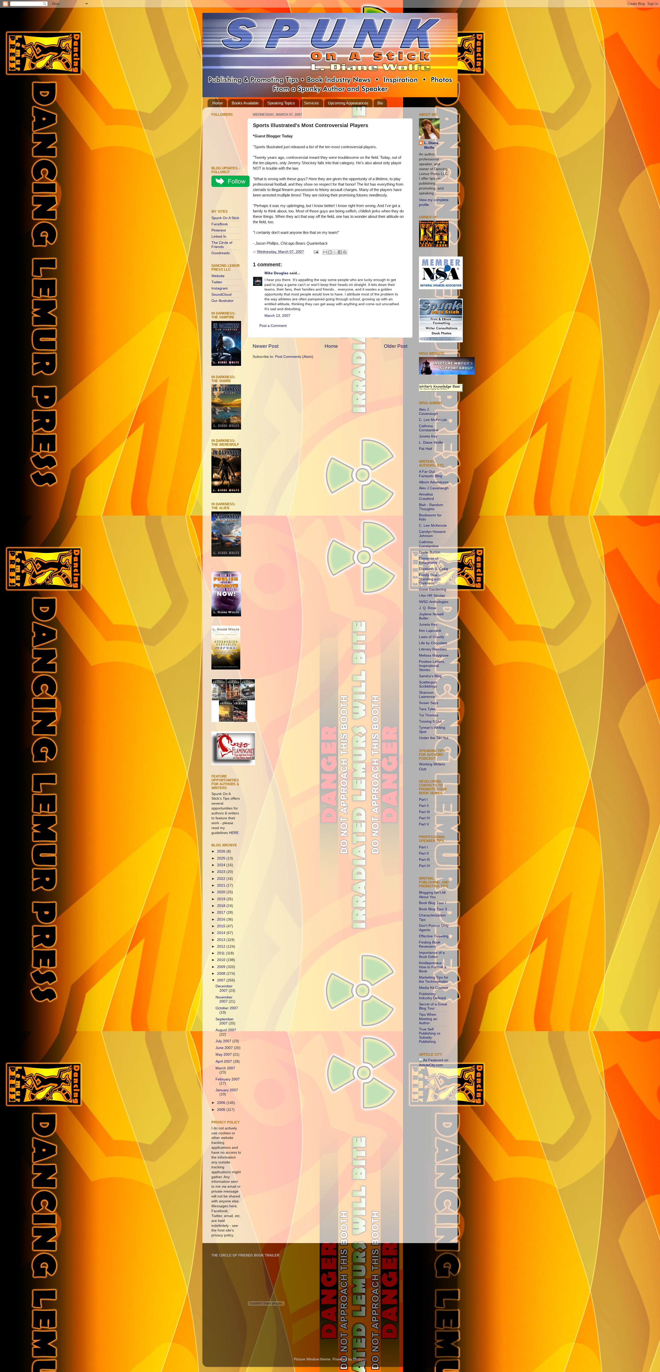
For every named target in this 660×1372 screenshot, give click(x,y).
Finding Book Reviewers (429, 944)
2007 (221, 980)
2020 (221, 892)
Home (217, 103)
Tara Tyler (427, 709)
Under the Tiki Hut (433, 738)
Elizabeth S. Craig (433, 569)
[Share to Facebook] (339, 252)
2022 (221, 879)
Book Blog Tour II (433, 909)
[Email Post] (315, 252)
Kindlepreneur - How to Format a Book (432, 967)
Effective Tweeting (434, 936)
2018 (221, 906)
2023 (221, 872)
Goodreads (220, 253)
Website (218, 276)
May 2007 (224, 1054)
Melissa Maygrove (434, 655)
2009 (221, 967)
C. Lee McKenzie (433, 420)
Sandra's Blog (430, 676)
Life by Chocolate (433, 643)
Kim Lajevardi (430, 631)
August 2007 (226, 1030)
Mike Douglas (276, 273)
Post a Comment (273, 326)
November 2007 (224, 999)
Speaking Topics (281, 103)
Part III (424, 812)
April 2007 (224, 1061)
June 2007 (225, 1048)
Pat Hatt (425, 449)
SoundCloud (221, 294)
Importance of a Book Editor (432, 955)
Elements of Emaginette (428, 561)
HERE (234, 833)
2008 (221, 974)
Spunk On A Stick (225, 218)
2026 (221, 851)
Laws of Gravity (431, 637)
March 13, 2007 (277, 316)
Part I (423, 799)
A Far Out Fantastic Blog (430, 474)
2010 (221, 960)
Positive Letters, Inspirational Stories (432, 666)
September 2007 (225, 1021)
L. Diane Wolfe (431, 145)
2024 (221, 865)
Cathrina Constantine (429, 428)
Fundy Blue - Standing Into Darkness (430, 579)
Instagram (219, 288)
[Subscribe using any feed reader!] (227, 199)
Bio (380, 103)
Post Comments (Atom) (294, 357)
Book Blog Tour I (432, 903)
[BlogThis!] (330, 252)
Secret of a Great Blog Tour (433, 1006)
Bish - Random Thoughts (431, 507)
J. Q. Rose (427, 608)
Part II (424, 806)
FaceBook (219, 224)
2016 (221, 919)
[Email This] (325, 252)
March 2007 (225, 1068)
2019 (221, 899)
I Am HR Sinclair (432, 596)
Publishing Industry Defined (432, 996)
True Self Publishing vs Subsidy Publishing (429, 1035)
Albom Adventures (434, 482)
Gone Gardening (432, 589)
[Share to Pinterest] (344, 252)
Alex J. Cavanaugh (428, 412)
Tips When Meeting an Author (428, 1019)
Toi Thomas (428, 715)
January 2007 (227, 1090)
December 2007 (224, 988)
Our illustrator (222, 301)
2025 (221, 858)
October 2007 (227, 1008)
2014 (221, 933)
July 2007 (224, 1041)
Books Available (245, 103)
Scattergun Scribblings (428, 684)
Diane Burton (429, 552)
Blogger (359, 1359)
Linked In (218, 236)
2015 (221, 926)
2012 (221, 946)
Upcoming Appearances (348, 103)
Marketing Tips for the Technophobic (433, 979)
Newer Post (265, 346)
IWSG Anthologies (433, 602)
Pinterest (218, 230)
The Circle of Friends (221, 245)
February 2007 (228, 1079)
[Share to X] (334, 252)
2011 (221, 953)
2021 (221, 885)
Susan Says (428, 703)
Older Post (395, 346)
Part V (424, 824)
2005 (221, 1110)
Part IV (424, 818)
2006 (221, 1103)
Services (311, 103)
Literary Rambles (433, 649)
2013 (221, 940)
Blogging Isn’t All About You (432, 895)
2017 (221, 912)
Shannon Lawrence (427, 695)
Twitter (216, 282)
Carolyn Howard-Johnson (433, 534)
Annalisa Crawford (426, 496)
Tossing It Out (430, 721)
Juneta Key (428, 436)
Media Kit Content (433, 988)
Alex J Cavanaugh (434, 488)
